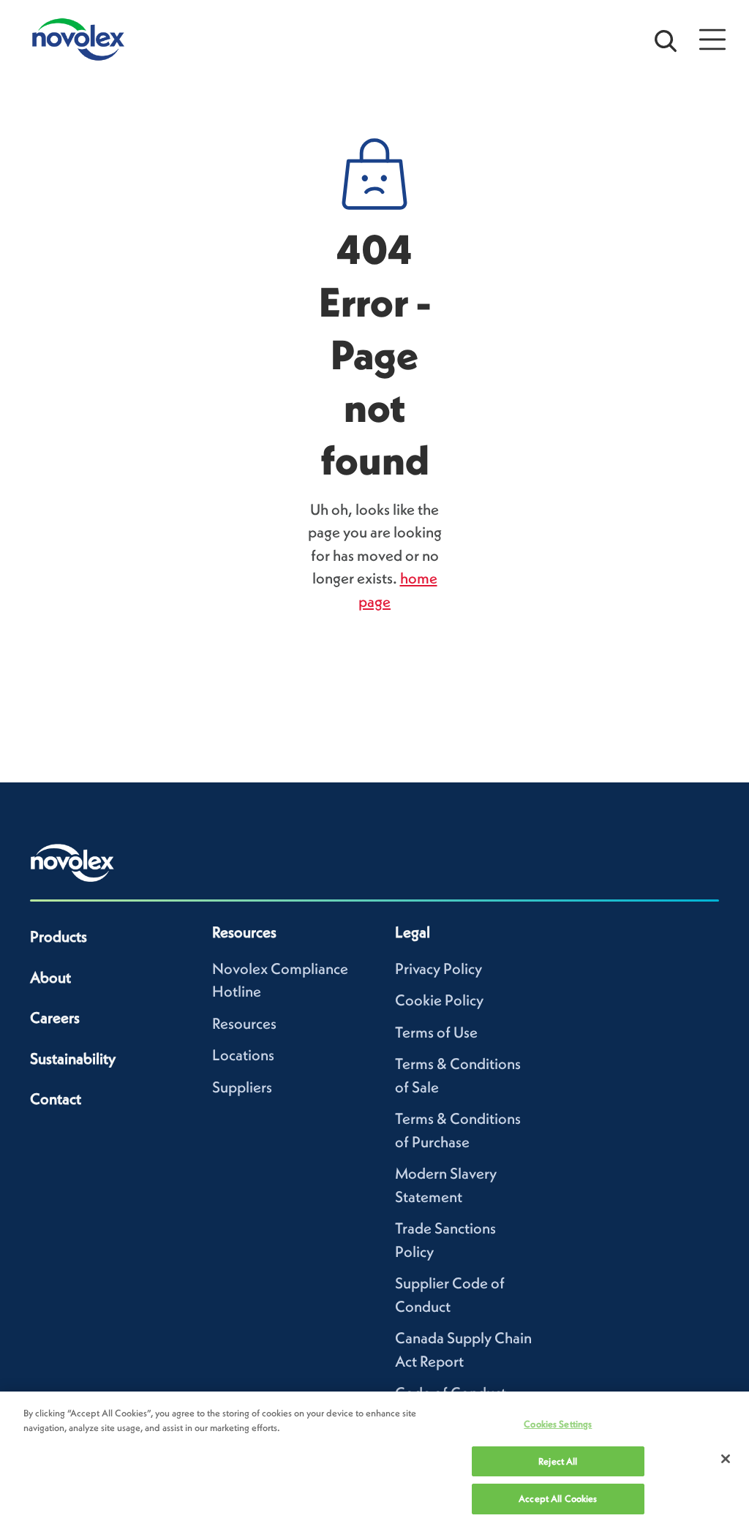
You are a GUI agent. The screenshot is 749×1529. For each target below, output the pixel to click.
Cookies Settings (558, 1424)
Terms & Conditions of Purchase (458, 1130)
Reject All (557, 1461)
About (50, 977)
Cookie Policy (439, 1000)
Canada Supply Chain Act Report (463, 1349)
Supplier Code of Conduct (450, 1294)
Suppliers (242, 1087)
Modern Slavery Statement (446, 1185)
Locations (243, 1055)
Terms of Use (436, 1032)
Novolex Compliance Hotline (280, 980)
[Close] (726, 1459)
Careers (55, 1017)
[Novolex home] (72, 863)
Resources (244, 1023)
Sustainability (73, 1058)
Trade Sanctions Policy (445, 1239)
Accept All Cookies (558, 1498)
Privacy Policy (438, 968)
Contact (55, 1099)
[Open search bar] (665, 39)
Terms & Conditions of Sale (458, 1075)
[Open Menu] (712, 39)
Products (58, 936)
